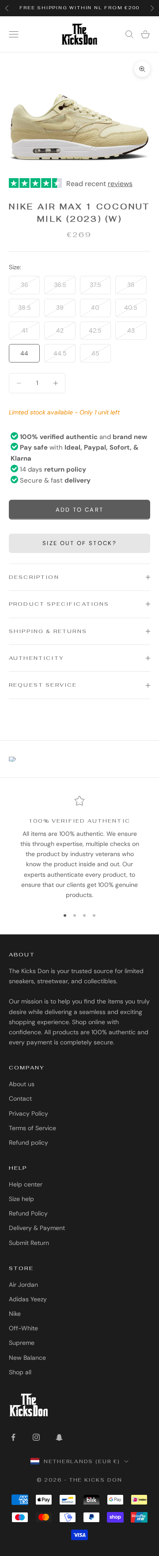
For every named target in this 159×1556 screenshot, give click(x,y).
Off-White (23, 1328)
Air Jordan (23, 1285)
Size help (21, 1199)
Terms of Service (32, 1128)
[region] (79, 847)
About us (21, 1084)
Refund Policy (28, 1213)
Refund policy (28, 1142)
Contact (20, 1098)
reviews (120, 183)
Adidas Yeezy (28, 1299)
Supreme (21, 1343)
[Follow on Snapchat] (59, 1437)
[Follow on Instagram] (36, 1437)
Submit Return (29, 1243)
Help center (25, 1184)
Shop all (20, 1372)
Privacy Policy (28, 1113)
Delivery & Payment (37, 1228)
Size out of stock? (79, 543)
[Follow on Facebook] (13, 1437)
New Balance (27, 1358)
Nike (15, 1314)
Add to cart (80, 509)
